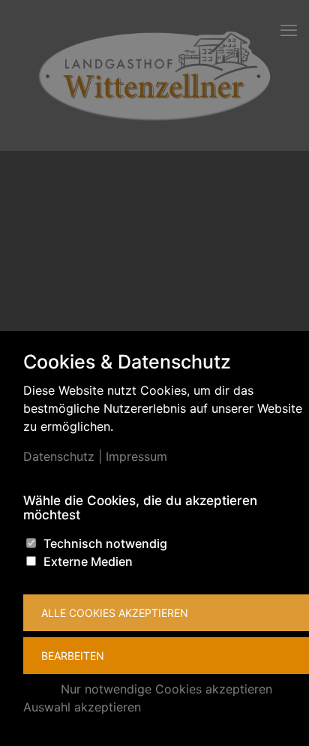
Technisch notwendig (105, 543)
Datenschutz (58, 456)
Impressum (136, 456)
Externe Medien (88, 561)
